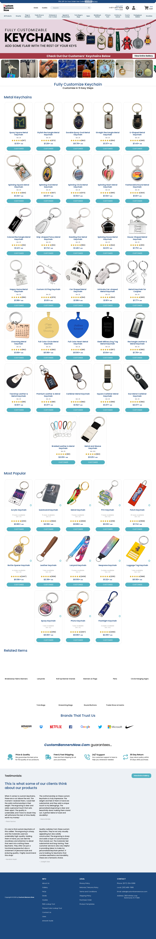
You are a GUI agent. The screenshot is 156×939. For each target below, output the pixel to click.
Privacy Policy (85, 883)
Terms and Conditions (88, 891)
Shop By (18, 16)
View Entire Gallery (141, 776)
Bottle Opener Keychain (19, 565)
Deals (36, 8)
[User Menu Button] (127, 8)
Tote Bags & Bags (78, 16)
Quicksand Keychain (48, 510)
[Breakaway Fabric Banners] (16, 665)
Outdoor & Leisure (117, 16)
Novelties (149, 16)
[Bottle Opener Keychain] (18, 549)
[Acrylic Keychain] (18, 493)
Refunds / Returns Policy (89, 887)
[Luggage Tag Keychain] (137, 549)
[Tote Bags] (41, 691)
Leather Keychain (48, 565)
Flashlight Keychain (107, 621)
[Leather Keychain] (48, 549)
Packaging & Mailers (138, 16)
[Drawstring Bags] (65, 691)
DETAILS (95, 1)
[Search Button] (89, 7)
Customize (19, 148)
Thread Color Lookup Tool (52, 908)
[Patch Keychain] (137, 493)
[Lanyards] (41, 665)
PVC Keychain (107, 510)
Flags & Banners (27, 16)
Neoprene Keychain (108, 565)
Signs (88, 16)
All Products (8, 16)
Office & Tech (107, 16)
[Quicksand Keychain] (48, 493)
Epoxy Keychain (48, 621)
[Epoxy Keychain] (48, 604)
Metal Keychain (78, 510)
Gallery (45, 887)
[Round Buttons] (90, 691)
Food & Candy (127, 16)
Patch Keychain (137, 510)
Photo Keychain (78, 621)
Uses (44, 916)
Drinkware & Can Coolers (53, 16)
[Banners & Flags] (90, 665)
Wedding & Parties (97, 16)
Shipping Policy (85, 896)
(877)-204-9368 (129, 883)
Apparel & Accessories (66, 16)
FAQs (44, 891)
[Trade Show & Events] (115, 691)
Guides (44, 8)
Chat (121, 9)
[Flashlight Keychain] (107, 604)
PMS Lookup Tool (48, 904)
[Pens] (115, 665)
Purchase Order (86, 900)
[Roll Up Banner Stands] (65, 665)
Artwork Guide (47, 921)
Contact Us (46, 912)
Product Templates (87, 904)
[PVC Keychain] (107, 493)
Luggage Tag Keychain (137, 565)
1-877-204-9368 (116, 8)
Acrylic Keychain (18, 510)
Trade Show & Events (39, 16)
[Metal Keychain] (78, 493)
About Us (45, 883)
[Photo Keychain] (78, 604)
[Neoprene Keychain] (107, 549)
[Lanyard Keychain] (78, 549)
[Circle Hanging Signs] (139, 665)
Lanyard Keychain (78, 565)
